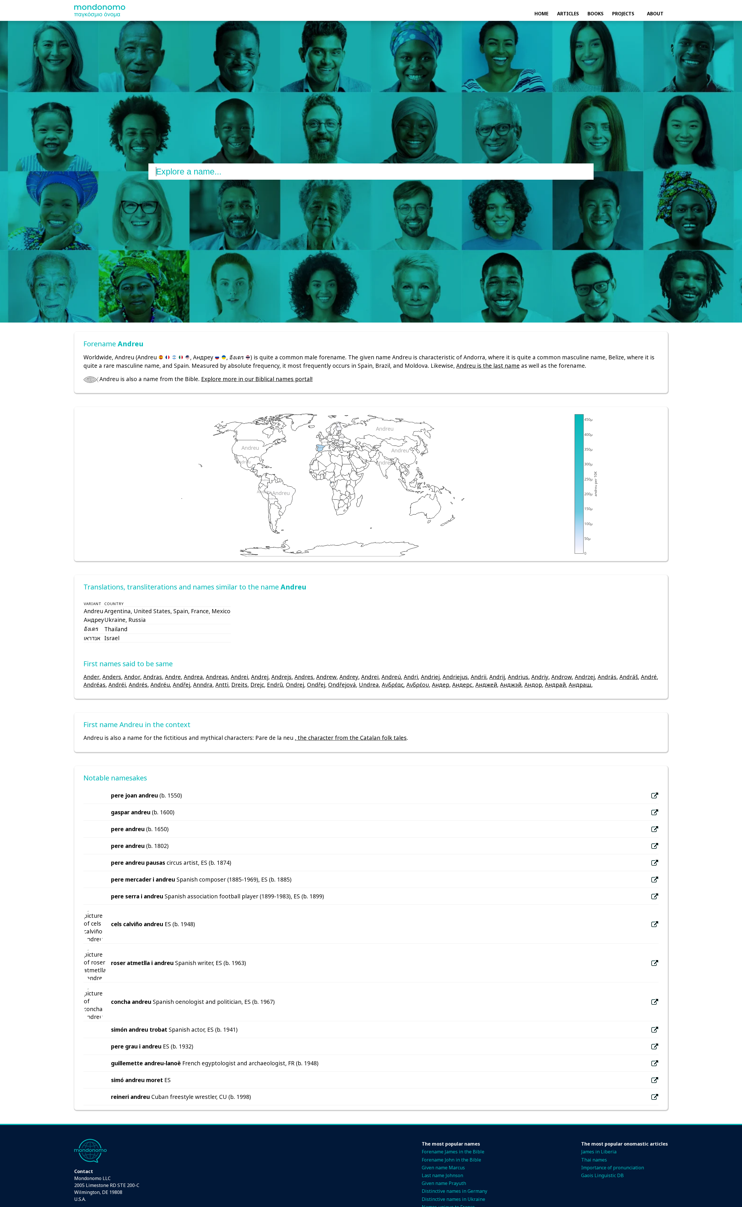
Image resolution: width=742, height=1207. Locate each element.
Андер (440, 685)
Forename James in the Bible (453, 1151)
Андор (533, 685)
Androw (561, 677)
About (655, 13)
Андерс (462, 685)
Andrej (259, 677)
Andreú (391, 677)
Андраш (580, 685)
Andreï (370, 677)
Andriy (539, 677)
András (607, 677)
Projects (623, 13)
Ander (91, 677)
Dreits (239, 685)
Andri (411, 677)
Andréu (160, 685)
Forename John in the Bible (451, 1160)
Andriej (430, 677)
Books (595, 13)
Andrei (239, 677)
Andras (152, 677)
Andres (303, 677)
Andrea (193, 677)
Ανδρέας (392, 685)
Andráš (628, 677)
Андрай (555, 685)
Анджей (486, 685)
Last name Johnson (442, 1175)
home (541, 13)
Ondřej (316, 685)
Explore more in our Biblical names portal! (257, 379)
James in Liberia (598, 1151)
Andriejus (455, 677)
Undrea (369, 685)
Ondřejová (342, 685)
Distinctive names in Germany (454, 1191)
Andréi (117, 685)
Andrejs (281, 677)
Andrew (326, 677)
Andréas (94, 685)
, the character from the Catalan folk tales (351, 738)
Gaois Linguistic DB (602, 1175)
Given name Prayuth (444, 1183)
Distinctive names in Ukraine (453, 1199)
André (649, 677)
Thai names (594, 1160)
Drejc (257, 685)
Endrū (275, 685)
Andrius (518, 677)
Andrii (478, 677)
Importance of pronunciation (612, 1167)
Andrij (497, 677)
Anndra (202, 685)
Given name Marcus (443, 1167)
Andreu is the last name (488, 365)
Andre (173, 677)
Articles (568, 13)
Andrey (348, 677)
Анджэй (510, 685)
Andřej (181, 685)
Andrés (138, 685)
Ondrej (295, 685)
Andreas (217, 677)
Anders (111, 677)
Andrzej (585, 677)
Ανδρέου (417, 685)
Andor (132, 677)
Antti (221, 685)
